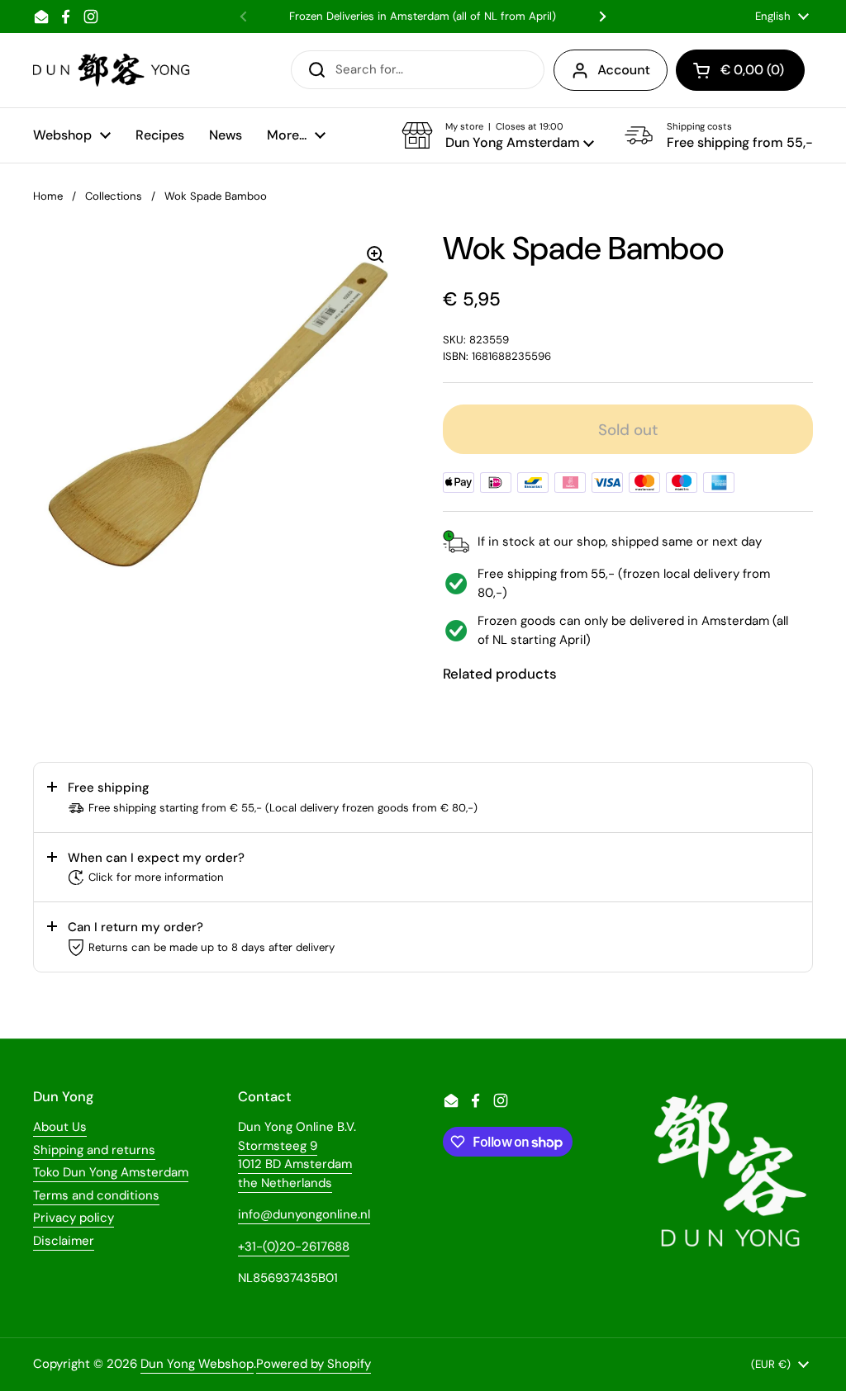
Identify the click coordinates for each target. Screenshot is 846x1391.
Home (48, 196)
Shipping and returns (94, 1150)
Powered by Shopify (313, 1364)
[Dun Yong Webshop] (112, 70)
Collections (113, 196)
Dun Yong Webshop (197, 1364)
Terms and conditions (96, 1195)
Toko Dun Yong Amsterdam (110, 1172)
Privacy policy (73, 1217)
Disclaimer (63, 1241)
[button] (498, 135)
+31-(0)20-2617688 (293, 1246)
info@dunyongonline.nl (304, 1214)
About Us (60, 1127)
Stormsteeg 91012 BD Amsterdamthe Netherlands (295, 1164)
